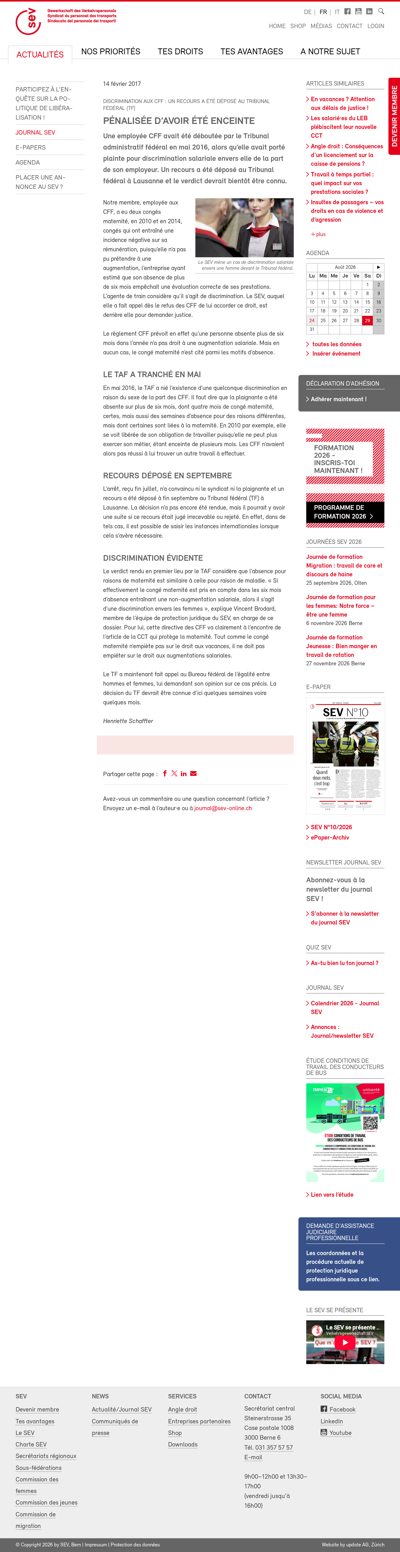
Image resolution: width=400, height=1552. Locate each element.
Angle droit (182, 1410)
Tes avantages (252, 52)
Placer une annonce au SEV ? (41, 182)
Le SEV (25, 1433)
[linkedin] (184, 774)
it (337, 12)
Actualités (40, 55)
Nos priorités (110, 52)
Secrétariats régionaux (46, 1456)
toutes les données (336, 345)
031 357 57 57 (274, 1448)
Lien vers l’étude (332, 1195)
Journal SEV (35, 133)
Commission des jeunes (47, 1503)
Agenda (28, 163)
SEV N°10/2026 (331, 828)
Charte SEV (31, 1444)
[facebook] (165, 774)
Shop (298, 26)
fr (323, 12)
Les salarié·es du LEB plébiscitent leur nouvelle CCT (344, 127)
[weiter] (378, 267)
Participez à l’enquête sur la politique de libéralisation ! (44, 103)
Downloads (183, 1444)
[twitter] (174, 774)
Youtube (341, 1433)
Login (376, 26)
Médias (321, 26)
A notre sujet (330, 52)
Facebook (343, 1410)
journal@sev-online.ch (223, 809)
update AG (357, 1545)
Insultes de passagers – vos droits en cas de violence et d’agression (347, 211)
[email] (193, 774)
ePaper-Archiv (330, 838)
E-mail (253, 1457)
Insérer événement (336, 354)
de (308, 12)
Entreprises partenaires (199, 1421)
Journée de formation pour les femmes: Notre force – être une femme (341, 606)
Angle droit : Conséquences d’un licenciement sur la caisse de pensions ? (347, 155)
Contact (350, 26)
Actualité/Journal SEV (122, 1410)
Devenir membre (395, 116)
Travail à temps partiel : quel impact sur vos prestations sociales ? (342, 183)
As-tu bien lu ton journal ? (344, 963)
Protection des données (135, 1545)
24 (312, 321)
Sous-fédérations (39, 1468)
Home (277, 26)
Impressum (96, 1545)
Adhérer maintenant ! (339, 400)
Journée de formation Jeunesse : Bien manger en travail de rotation (341, 646)
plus (320, 235)
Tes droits (180, 52)
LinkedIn (332, 1421)
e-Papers (31, 148)
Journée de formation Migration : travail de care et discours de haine (344, 566)
